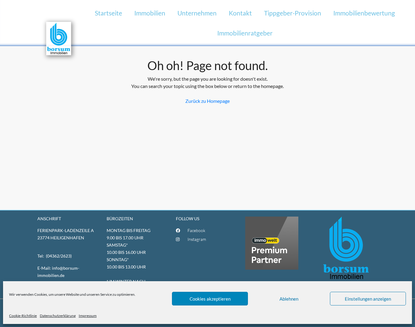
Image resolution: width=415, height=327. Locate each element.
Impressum (88, 315)
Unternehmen (197, 13)
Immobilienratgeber (245, 33)
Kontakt (240, 13)
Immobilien (149, 13)
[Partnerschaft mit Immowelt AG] (271, 242)
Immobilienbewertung (364, 13)
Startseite (108, 13)
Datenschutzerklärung (58, 315)
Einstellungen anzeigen (368, 299)
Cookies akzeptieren (210, 299)
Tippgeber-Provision (292, 13)
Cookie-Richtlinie (23, 315)
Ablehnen (289, 299)
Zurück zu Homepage (207, 101)
